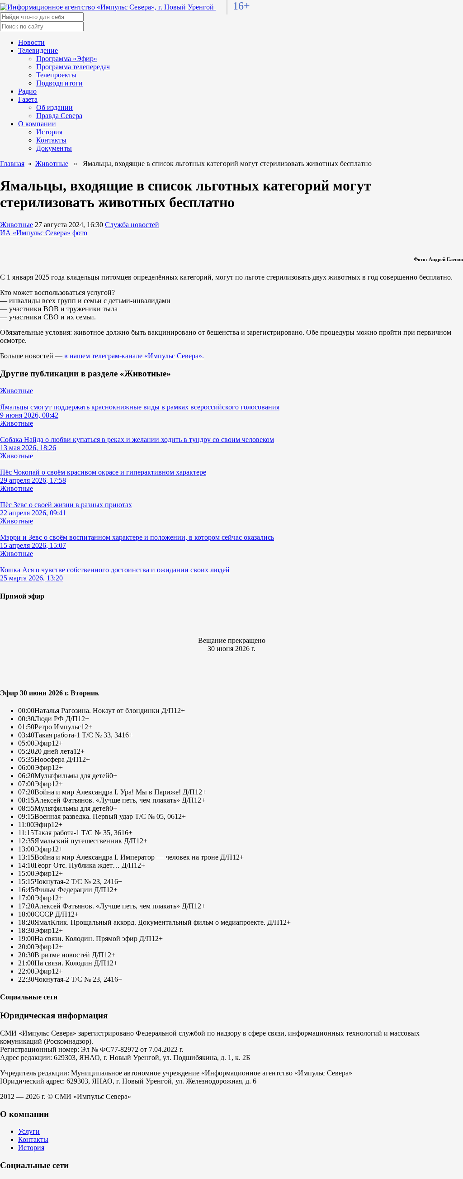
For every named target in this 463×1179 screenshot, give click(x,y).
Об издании (54, 107)
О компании (37, 124)
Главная (12, 163)
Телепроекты (56, 75)
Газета (28, 99)
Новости (31, 42)
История (49, 132)
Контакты (51, 140)
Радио (27, 91)
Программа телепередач (73, 67)
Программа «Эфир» (66, 58)
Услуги (29, 1131)
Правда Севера (59, 115)
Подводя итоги (59, 83)
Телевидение (38, 50)
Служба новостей (132, 224)
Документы (54, 148)
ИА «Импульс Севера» (35, 233)
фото (79, 233)
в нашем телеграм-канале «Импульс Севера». (134, 356)
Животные (51, 163)
